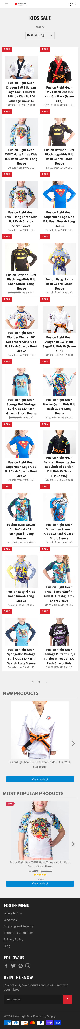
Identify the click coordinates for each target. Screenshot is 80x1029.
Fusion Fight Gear (22, 1016)
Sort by (40, 27)
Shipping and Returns (18, 926)
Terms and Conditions (18, 933)
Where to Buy (13, 913)
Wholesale (11, 920)
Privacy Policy (13, 939)
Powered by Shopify (44, 1016)
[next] (73, 744)
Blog (7, 946)
